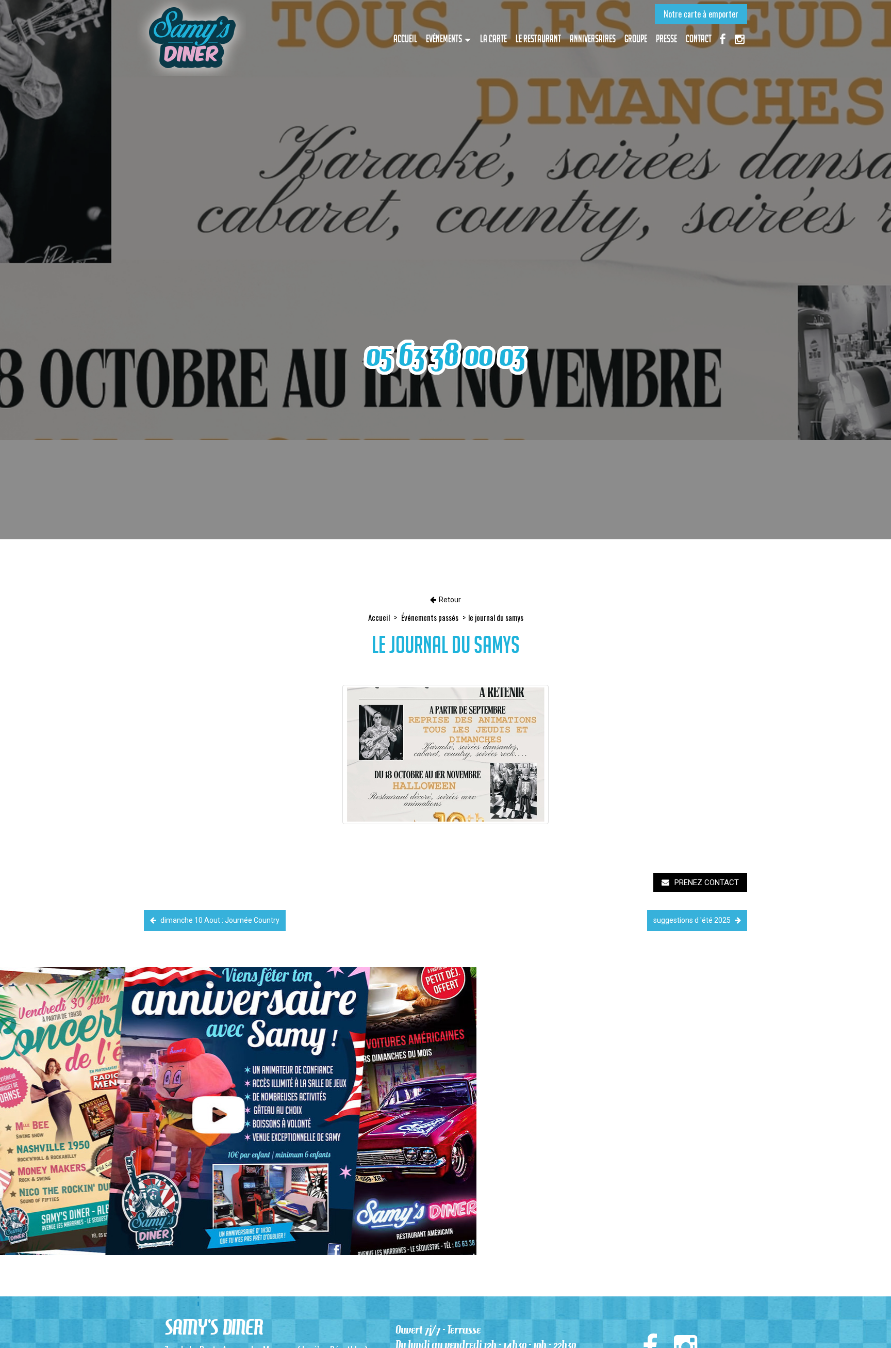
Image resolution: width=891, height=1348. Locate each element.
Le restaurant (538, 38)
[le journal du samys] (445, 754)
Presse (666, 38)
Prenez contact (706, 882)
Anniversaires (593, 38)
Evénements (444, 38)
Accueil (405, 38)
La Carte (493, 38)
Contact (699, 38)
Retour (450, 600)
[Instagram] (739, 38)
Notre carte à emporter (701, 14)
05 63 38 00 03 (445, 354)
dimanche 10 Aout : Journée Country (219, 920)
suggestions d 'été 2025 (692, 920)
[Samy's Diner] (191, 38)
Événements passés (429, 617)
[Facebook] (722, 38)
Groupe (635, 38)
